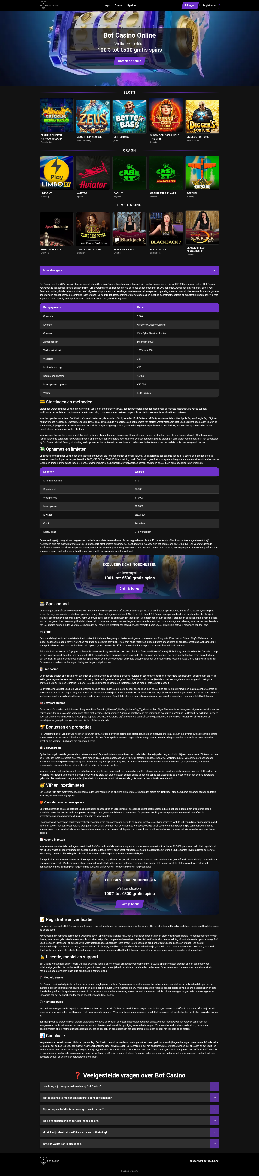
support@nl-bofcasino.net (204, 1161)
